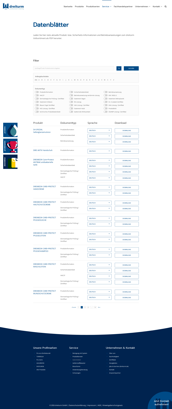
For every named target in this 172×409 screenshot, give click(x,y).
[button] (166, 6)
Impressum (91, 405)
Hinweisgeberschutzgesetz (113, 405)
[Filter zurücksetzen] (118, 68)
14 (95, 307)
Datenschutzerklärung (77, 405)
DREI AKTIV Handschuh (42, 150)
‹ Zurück (73, 307)
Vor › (99, 307)
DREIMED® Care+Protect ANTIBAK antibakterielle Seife (43, 162)
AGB (99, 405)
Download (127, 131)
